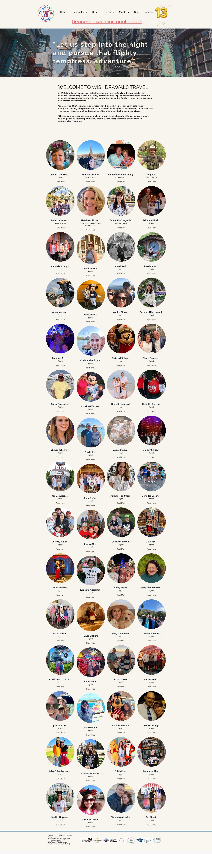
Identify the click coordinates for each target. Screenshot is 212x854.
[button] (79, 12)
